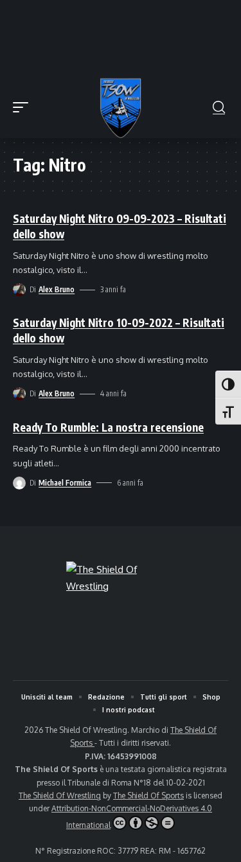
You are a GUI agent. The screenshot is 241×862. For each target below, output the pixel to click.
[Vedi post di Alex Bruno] (19, 289)
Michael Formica (65, 483)
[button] (24, 107)
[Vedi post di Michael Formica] (19, 483)
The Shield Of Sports (148, 795)
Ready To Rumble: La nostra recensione (108, 427)
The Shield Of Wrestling (60, 795)
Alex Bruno (57, 289)
